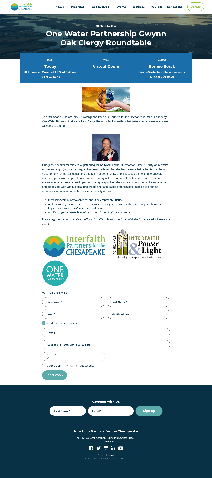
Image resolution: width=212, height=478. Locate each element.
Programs (78, 6)
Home (99, 25)
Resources (138, 6)
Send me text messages (61, 323)
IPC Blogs (156, 6)
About (60, 6)
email (111, 455)
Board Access (120, 458)
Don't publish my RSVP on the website (70, 365)
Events (121, 6)
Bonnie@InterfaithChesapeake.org (161, 72)
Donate (196, 6)
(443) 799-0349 (163, 77)
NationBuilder (105, 458)
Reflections (174, 6)
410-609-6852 (108, 441)
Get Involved (101, 6)
